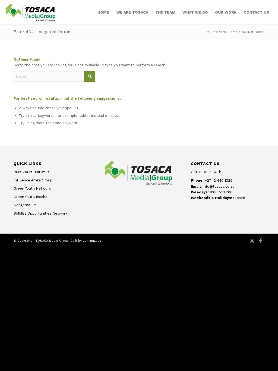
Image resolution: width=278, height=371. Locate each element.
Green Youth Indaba (30, 197)
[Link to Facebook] (260, 243)
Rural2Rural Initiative (32, 172)
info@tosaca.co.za (218, 186)
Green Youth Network (32, 188)
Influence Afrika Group (33, 180)
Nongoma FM (25, 205)
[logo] (30, 12)
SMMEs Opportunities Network (40, 213)
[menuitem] (103, 12)
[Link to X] (252, 243)
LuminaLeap (92, 241)
